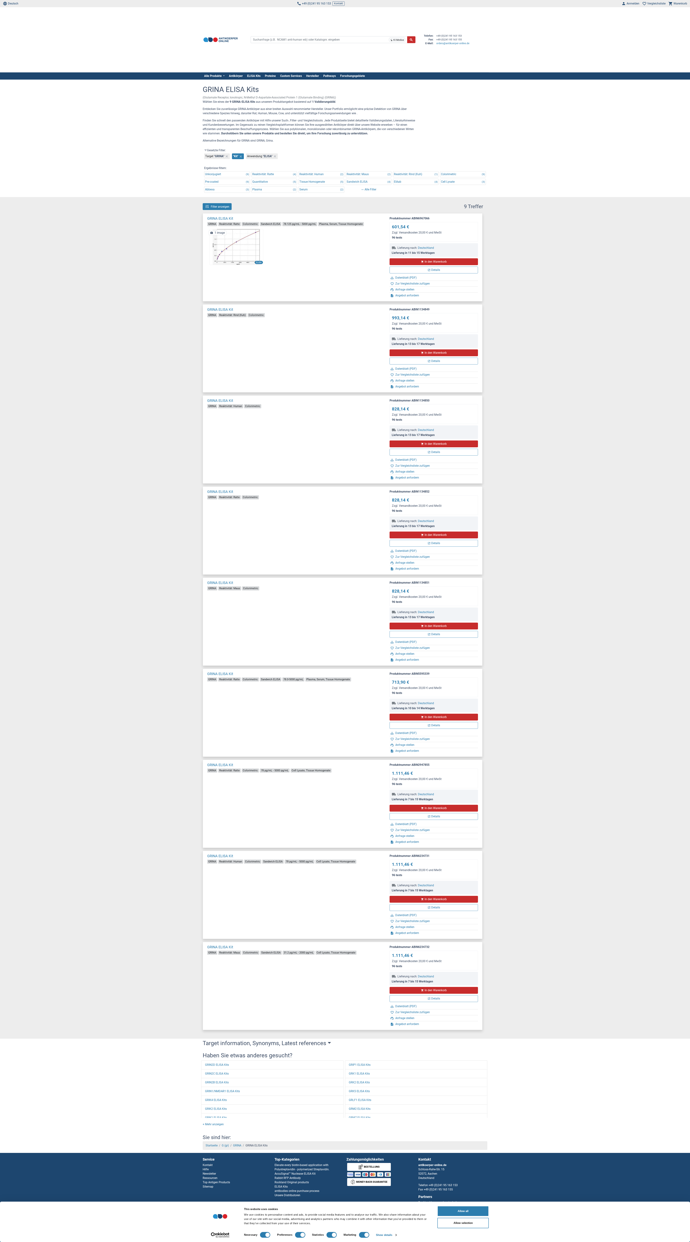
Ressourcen (210, 1178)
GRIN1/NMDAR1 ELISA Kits (222, 1091)
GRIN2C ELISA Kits (217, 1073)
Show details (384, 1234)
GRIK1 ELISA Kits (216, 1117)
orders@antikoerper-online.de (452, 43)
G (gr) (225, 1145)
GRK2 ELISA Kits (359, 1082)
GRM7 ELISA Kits (360, 1117)
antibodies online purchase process (297, 1191)
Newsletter (209, 1173)
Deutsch (13, 3)
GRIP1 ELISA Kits (360, 1064)
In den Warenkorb (436, 261)
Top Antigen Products (216, 1182)
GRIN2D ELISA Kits (217, 1064)
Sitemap (208, 1186)
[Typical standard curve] (236, 246)
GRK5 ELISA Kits (359, 1091)
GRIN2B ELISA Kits (217, 1082)
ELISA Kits (254, 76)
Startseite (212, 1145)
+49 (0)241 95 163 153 (316, 3)
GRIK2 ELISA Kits (216, 1109)
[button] (213, 1124)
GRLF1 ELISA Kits (360, 1100)
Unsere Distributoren (287, 1195)
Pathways (329, 76)
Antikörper (236, 76)
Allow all (463, 1211)
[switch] (300, 1235)
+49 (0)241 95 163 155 (438, 1189)
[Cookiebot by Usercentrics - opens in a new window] (220, 1235)
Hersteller (312, 76)
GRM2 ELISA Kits (360, 1109)
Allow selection (463, 1222)
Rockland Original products (292, 1182)
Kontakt (338, 3)
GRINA (237, 1145)
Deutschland (426, 248)
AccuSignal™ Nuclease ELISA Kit (295, 1173)
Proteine (270, 76)
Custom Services (291, 76)
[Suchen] (411, 39)
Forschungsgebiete (352, 76)
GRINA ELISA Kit (220, 218)
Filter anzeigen (220, 206)
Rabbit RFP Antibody (288, 1178)
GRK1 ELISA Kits (359, 1073)
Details (435, 270)
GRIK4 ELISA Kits (216, 1100)
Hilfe (206, 1169)
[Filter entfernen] (227, 156)
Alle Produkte (213, 76)
